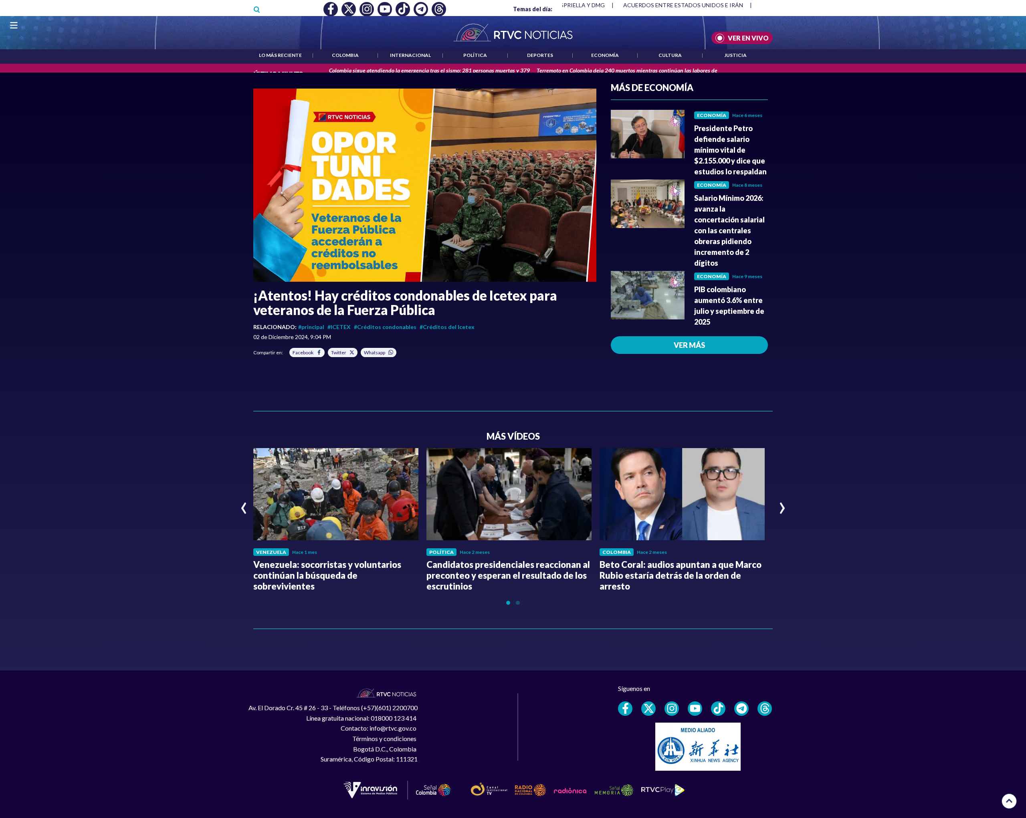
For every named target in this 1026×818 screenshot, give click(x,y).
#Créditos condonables (385, 326)
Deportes (540, 55)
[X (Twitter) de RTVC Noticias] (648, 708)
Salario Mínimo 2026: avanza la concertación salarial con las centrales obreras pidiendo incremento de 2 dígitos (729, 230)
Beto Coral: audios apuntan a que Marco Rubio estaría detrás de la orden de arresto (680, 575)
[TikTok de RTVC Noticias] (718, 708)
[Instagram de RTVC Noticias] (671, 708)
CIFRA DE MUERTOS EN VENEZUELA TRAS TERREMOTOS (698, 5)
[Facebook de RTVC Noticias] (625, 708)
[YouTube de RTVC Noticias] (695, 708)
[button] (424, 185)
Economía (605, 55)
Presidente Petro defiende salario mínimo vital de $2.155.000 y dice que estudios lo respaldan (730, 150)
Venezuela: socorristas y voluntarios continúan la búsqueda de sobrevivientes (327, 575)
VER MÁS (689, 345)
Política (475, 55)
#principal (311, 326)
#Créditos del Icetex (447, 326)
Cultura (670, 55)
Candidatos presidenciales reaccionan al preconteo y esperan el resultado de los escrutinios (508, 575)
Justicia (735, 55)
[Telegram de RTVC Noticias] (741, 708)
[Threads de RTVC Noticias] (764, 708)
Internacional (410, 55)
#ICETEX (339, 326)
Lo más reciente (280, 55)
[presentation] (243, 504)
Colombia (345, 55)
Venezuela (271, 552)
